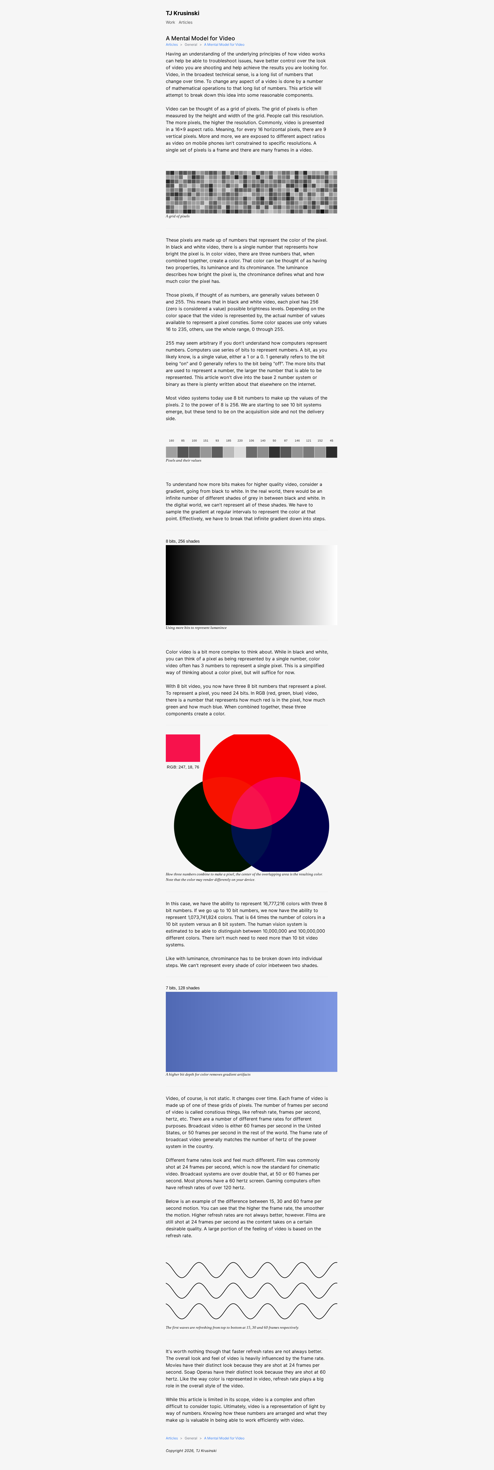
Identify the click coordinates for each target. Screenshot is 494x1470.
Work (170, 22)
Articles (185, 22)
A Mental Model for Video (224, 44)
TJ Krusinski (182, 13)
